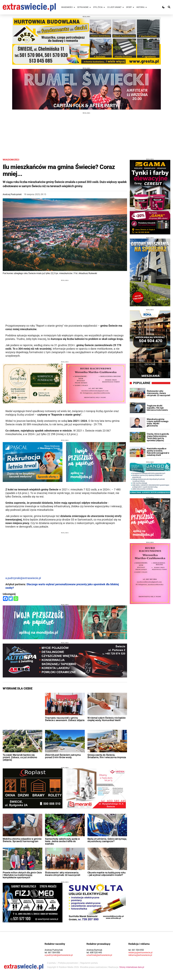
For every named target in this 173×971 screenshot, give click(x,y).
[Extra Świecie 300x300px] (150, 518)
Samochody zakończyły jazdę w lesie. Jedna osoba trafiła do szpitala (62, 841)
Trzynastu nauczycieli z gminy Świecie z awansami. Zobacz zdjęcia (64, 719)
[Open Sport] (133, 7)
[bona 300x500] (150, 344)
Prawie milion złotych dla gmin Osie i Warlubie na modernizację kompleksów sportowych (22, 875)
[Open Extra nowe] (90, 7)
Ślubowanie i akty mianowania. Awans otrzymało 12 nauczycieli (62, 873)
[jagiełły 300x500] (150, 272)
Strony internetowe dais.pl (131, 967)
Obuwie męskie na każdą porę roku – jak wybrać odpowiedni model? (106, 873)
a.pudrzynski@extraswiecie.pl (23, 578)
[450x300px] (32, 462)
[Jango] (150, 478)
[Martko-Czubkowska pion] (150, 573)
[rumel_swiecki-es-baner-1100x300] (86, 89)
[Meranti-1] (96, 788)
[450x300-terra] (32, 384)
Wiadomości (11, 159)
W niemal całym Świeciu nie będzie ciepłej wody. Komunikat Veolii (106, 719)
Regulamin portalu (89, 963)
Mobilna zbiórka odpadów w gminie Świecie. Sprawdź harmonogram (22, 840)
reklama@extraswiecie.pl (140, 955)
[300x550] (150, 197)
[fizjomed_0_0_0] (32, 902)
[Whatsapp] (16, 598)
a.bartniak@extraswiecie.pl (99, 955)
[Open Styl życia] (104, 7)
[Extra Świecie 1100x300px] (65, 622)
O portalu (51, 963)
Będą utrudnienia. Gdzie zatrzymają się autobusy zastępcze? (106, 840)
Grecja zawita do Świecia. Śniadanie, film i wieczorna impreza (106, 756)
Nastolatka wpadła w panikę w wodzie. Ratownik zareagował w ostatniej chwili (158, 451)
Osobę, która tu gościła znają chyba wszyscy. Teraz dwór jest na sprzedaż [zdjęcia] (158, 437)
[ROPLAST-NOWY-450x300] (32, 788)
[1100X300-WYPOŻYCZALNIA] (65, 660)
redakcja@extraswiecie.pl (140, 952)
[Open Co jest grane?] (123, 7)
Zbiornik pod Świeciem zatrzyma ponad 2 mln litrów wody (63, 756)
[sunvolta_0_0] (96, 903)
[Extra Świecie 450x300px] (96, 462)
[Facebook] (5, 598)
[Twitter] (10, 598)
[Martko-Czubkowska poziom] (96, 384)
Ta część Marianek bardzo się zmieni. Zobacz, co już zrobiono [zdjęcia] (20, 757)
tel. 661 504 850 (52, 952)
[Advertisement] (86, 133)
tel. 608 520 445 (94, 952)
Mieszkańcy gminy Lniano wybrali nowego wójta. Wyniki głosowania (157, 422)
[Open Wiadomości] (74, 7)
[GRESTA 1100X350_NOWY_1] (86, 41)
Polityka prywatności (68, 963)
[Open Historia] (146, 7)
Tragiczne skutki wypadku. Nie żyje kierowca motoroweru (157, 407)
